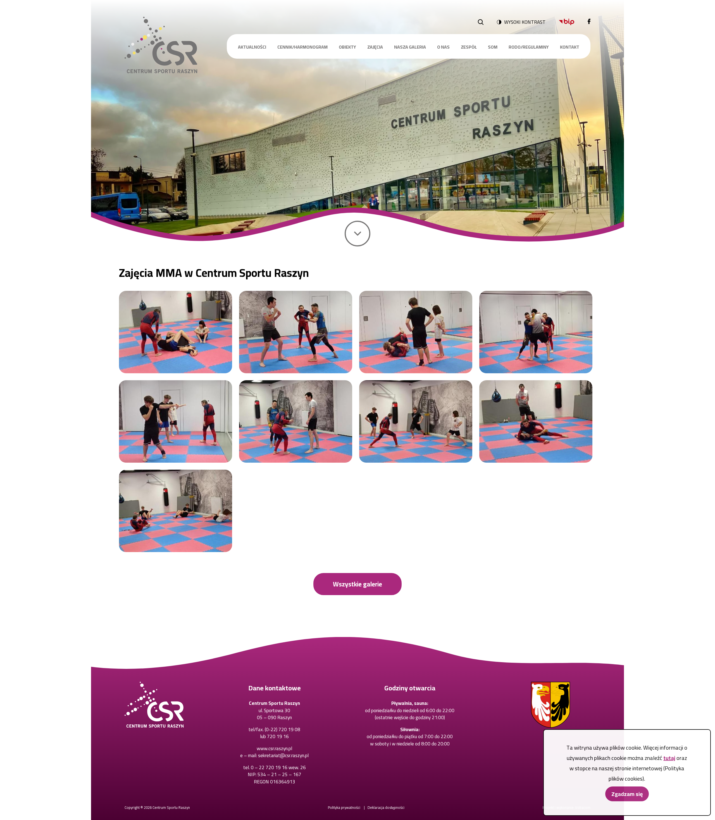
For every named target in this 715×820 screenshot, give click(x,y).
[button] (175, 332)
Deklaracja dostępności (386, 807)
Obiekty (347, 47)
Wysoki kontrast (524, 22)
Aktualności (252, 47)
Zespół (469, 47)
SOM (492, 47)
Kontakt (569, 47)
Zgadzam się (627, 794)
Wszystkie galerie (357, 584)
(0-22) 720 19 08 (282, 729)
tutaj (669, 758)
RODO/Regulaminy (529, 47)
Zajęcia (375, 47)
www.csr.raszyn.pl (274, 748)
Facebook (589, 22)
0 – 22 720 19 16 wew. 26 (278, 767)
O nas (443, 47)
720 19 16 (278, 736)
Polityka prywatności (344, 807)
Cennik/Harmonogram (302, 47)
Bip (566, 22)
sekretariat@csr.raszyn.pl (283, 755)
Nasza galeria (410, 47)
